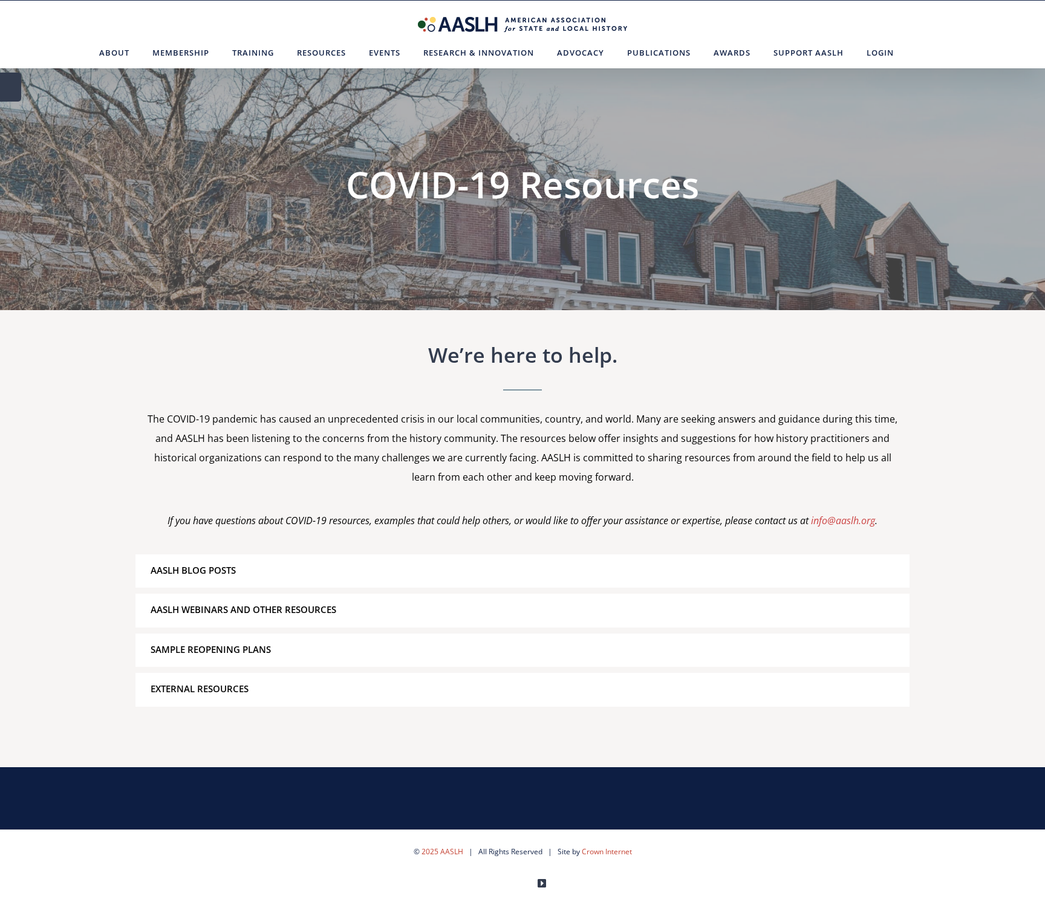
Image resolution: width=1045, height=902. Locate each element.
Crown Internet (607, 851)
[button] (920, 52)
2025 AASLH (442, 851)
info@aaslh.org (843, 520)
